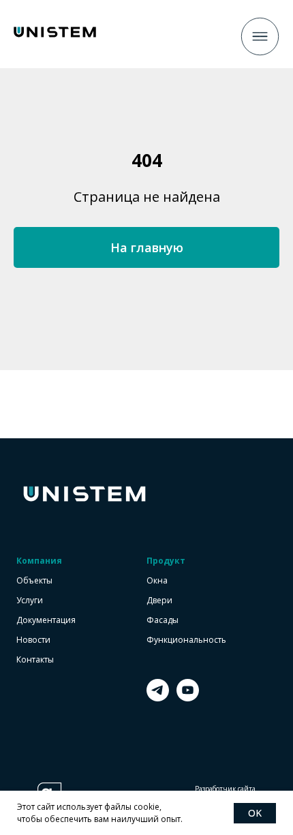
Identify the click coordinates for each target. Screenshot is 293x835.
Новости (33, 640)
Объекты (34, 581)
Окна (157, 581)
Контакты (35, 660)
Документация (46, 620)
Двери (159, 600)
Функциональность (186, 640)
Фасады (162, 620)
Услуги (29, 600)
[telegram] (157, 697)
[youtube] (187, 697)
